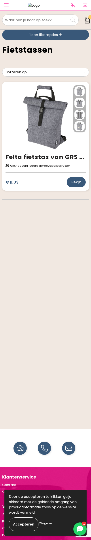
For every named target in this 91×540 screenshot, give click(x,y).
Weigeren (45, 523)
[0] (86, 20)
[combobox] (35, 20)
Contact (9, 484)
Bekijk (76, 182)
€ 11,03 (12, 182)
